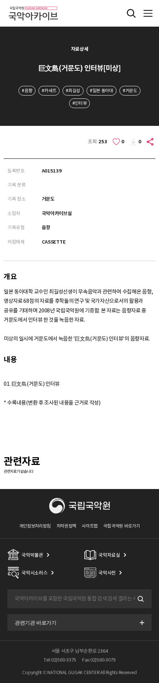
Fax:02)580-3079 (98, 660)
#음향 (27, 90)
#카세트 (49, 90)
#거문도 (130, 90)
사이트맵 (90, 526)
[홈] (33, 5)
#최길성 (73, 90)
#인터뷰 (79, 103)
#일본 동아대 (101, 90)
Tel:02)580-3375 (60, 660)
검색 (140, 599)
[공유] (150, 142)
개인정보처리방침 (35, 526)
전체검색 (131, 13)
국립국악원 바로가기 (121, 526)
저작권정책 (66, 526)
